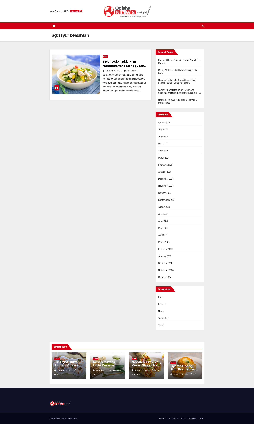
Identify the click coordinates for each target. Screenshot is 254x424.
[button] (203, 26)
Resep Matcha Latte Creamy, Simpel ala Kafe (105, 365)
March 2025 (164, 242)
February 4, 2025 (113, 71)
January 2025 (164, 256)
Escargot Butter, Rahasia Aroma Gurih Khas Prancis (68, 365)
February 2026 (165, 165)
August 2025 (164, 207)
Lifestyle (162, 304)
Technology (163, 318)
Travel (161, 325)
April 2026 (163, 151)
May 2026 (163, 144)
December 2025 (166, 179)
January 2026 (164, 172)
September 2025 (166, 200)
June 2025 (163, 221)
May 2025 (163, 228)
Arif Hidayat (132, 71)
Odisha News (72, 418)
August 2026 (164, 123)
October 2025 (164, 193)
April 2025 (163, 235)
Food (105, 56)
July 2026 (163, 130)
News (161, 311)
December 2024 (166, 263)
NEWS (183, 418)
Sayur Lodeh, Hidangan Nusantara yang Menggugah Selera (123, 66)
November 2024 (166, 270)
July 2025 (163, 214)
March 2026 (164, 158)
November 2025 (166, 186)
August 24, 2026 (65, 370)
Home (161, 418)
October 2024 (164, 277)
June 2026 (163, 137)
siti (194, 374)
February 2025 (165, 249)
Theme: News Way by (58, 418)
